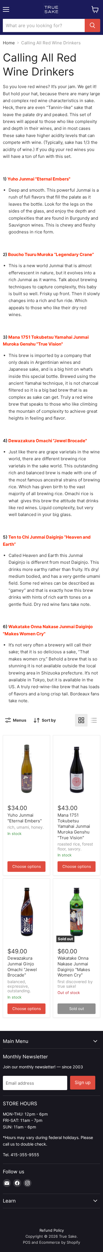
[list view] (94, 720)
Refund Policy (51, 1230)
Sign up (83, 1082)
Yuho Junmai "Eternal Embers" (24, 818)
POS (26, 1242)
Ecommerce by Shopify (59, 1242)
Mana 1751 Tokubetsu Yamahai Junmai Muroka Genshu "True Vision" (74, 826)
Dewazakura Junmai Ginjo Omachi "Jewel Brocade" (22, 966)
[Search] (92, 25)
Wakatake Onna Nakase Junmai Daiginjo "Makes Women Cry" (74, 966)
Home (9, 42)
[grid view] (81, 720)
